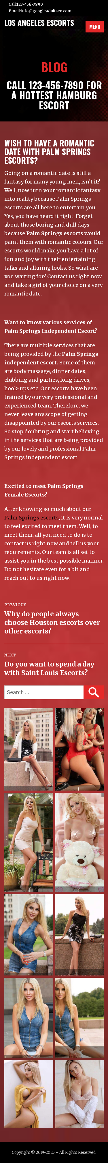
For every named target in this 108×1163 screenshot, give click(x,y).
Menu (94, 26)
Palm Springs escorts (31, 517)
